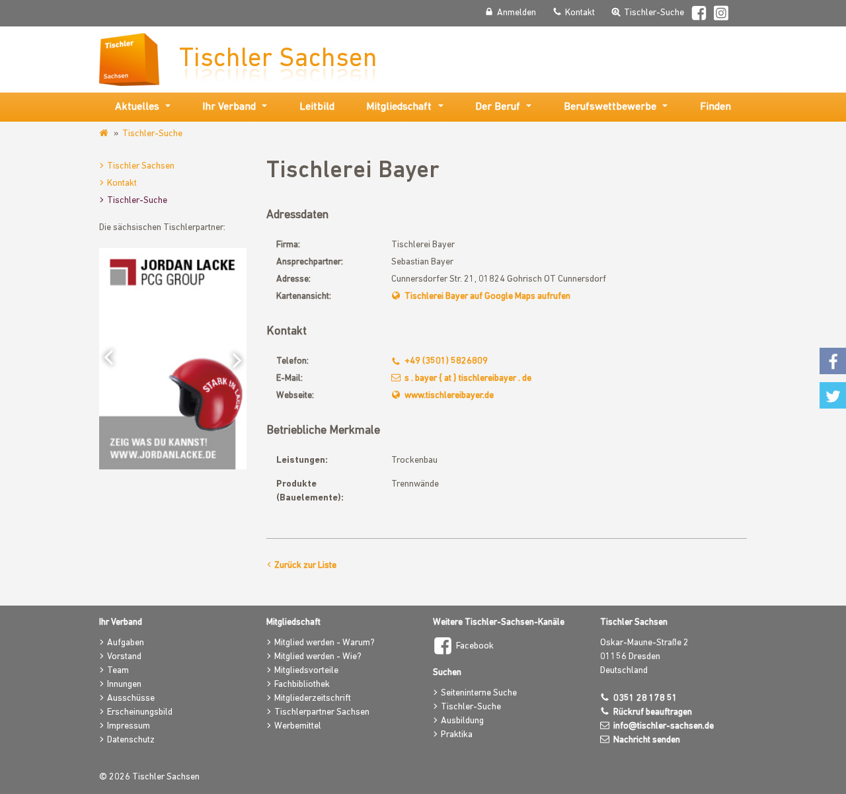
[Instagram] (722, 15)
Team (118, 671)
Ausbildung (462, 721)
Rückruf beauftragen (652, 712)
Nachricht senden (646, 740)
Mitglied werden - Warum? (324, 643)
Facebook (475, 646)
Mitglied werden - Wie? (318, 657)
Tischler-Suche (152, 134)
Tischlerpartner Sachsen (321, 712)
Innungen (124, 685)
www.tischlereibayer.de (449, 396)
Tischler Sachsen (140, 166)
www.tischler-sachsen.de (104, 133)
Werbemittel (297, 726)
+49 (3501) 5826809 (446, 361)
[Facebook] (699, 15)
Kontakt (122, 183)
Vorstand (124, 657)
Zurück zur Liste (305, 566)
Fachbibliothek (302, 685)
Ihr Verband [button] (229, 107)
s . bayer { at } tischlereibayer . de (467, 378)
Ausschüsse (131, 698)
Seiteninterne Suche (479, 693)
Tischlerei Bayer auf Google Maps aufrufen (487, 296)
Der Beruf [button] (497, 107)
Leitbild (316, 107)
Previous (112, 359)
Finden (715, 107)
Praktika (457, 735)
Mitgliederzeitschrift (312, 698)
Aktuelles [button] (137, 107)
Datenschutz (131, 740)
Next (233, 359)
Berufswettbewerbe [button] (610, 107)
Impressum (128, 726)
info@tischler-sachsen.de (663, 726)
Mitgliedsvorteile (306, 671)
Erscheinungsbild (140, 712)
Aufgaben (125, 643)
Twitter (833, 395)
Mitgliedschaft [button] (399, 107)
